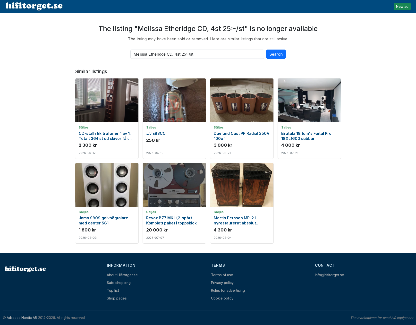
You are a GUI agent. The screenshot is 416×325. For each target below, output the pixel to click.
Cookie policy (222, 298)
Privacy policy (222, 283)
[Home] (25, 269)
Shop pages (117, 298)
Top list (113, 290)
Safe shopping (119, 283)
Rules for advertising (228, 290)
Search (276, 54)
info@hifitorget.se (329, 275)
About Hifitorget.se (122, 275)
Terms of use (222, 275)
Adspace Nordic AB (22, 318)
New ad (402, 6)
